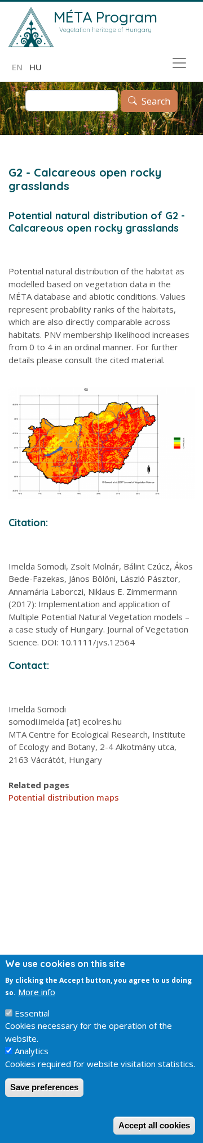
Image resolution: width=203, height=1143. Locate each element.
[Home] (31, 27)
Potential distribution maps (63, 797)
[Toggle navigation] (179, 63)
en (17, 67)
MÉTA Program (105, 16)
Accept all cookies (154, 1125)
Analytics (31, 1050)
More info (36, 991)
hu (35, 67)
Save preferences (44, 1087)
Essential (32, 1013)
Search (156, 101)
